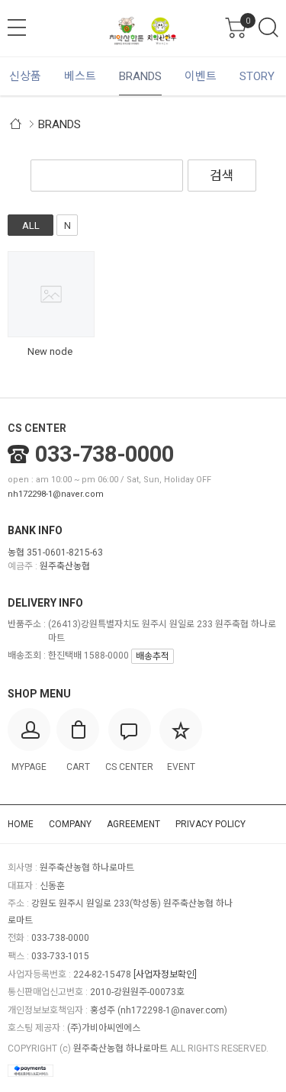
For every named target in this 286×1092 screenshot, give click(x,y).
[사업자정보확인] (165, 974)
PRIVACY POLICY (210, 824)
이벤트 (201, 76)
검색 (268, 27)
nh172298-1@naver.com (56, 494)
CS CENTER (37, 428)
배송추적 (152, 656)
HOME (21, 824)
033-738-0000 (104, 454)
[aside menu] (17, 27)
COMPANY (70, 824)
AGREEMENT (133, 824)
